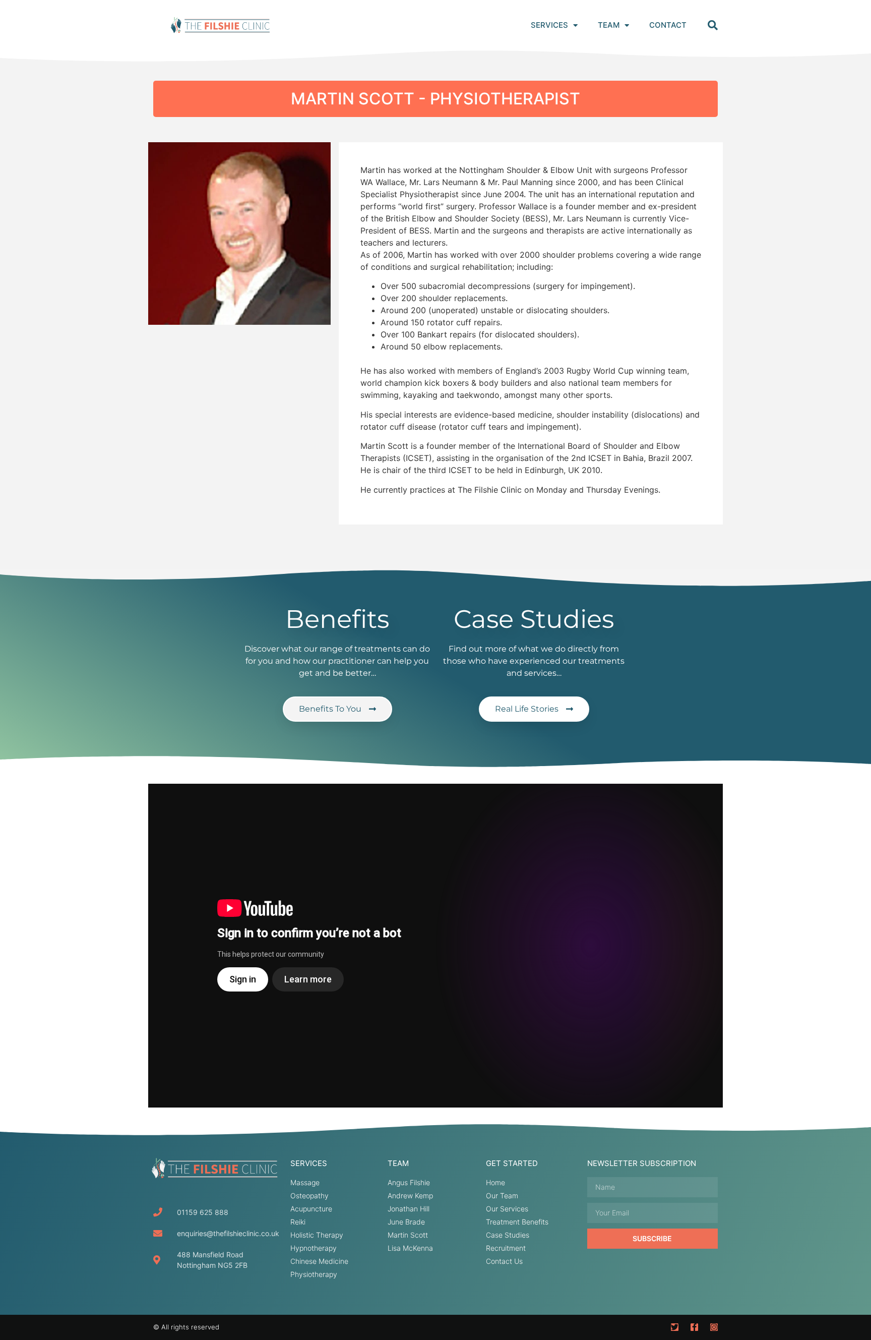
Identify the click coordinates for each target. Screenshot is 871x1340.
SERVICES (549, 25)
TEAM (608, 25)
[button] (713, 25)
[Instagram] (714, 1327)
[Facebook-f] (694, 1327)
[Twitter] (674, 1327)
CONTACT (668, 25)
